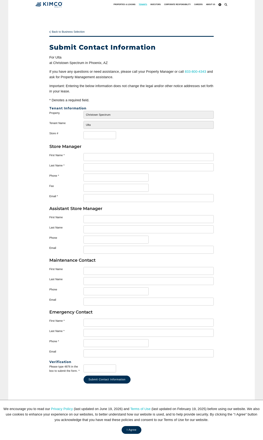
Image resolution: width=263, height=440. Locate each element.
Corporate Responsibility (177, 4)
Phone (53, 175)
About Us (210, 4)
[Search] (226, 4)
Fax (51, 185)
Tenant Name (57, 123)
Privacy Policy (62, 409)
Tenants (143, 4)
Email (52, 196)
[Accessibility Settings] (219, 4)
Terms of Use (140, 409)
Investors (155, 4)
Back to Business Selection (68, 31)
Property (54, 112)
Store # (53, 133)
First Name (56, 155)
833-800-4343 (195, 71)
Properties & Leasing (124, 4)
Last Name (56, 165)
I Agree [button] (131, 429)
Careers (198, 4)
